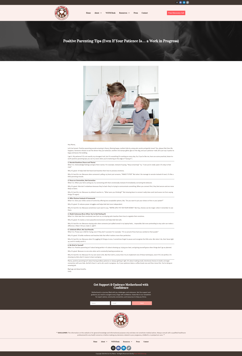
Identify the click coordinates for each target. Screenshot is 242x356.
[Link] (187, 2)
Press (136, 13)
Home (88, 13)
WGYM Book (110, 13)
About (97, 13)
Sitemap (143, 353)
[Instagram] (177, 2)
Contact (145, 13)
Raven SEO (137, 353)
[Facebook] (180, 2)
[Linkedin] (184, 2)
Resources (123, 13)
